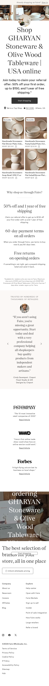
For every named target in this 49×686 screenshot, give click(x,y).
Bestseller (7, 120)
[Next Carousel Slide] (41, 344)
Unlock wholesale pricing (19, 571)
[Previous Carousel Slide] (7, 344)
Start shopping (24, 100)
